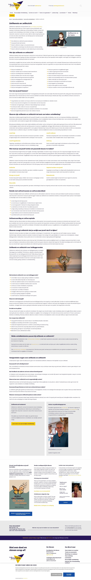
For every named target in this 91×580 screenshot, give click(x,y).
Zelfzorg (48, 140)
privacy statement (25, 578)
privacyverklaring (70, 527)
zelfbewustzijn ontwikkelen (34, 339)
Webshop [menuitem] (74, 12)
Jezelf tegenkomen (14, 140)
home (10, 19)
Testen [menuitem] (69, 12)
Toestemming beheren (56, 574)
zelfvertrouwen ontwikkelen (19, 349)
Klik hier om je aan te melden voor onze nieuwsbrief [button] (45, 527)
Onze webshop (69, 555)
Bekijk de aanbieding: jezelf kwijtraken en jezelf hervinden (20, 514)
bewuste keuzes (35, 344)
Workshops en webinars (71, 554)
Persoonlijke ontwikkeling (71, 559)
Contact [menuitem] (12, 15)
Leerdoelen (68, 557)
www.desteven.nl (73, 409)
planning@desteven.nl (59, 5)
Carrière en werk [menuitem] (33, 12)
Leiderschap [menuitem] (55, 12)
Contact (66, 502)
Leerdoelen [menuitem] (63, 12)
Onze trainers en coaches (71, 550)
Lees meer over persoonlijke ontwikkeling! (23, 423)
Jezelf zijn (12, 133)
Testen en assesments (71, 552)
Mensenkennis (50, 175)
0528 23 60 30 (38, 5)
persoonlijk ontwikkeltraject (29, 19)
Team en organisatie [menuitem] (44, 12)
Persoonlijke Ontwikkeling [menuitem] (20, 12)
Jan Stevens (64, 407)
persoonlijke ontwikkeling (18, 19)
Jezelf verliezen (51, 133)
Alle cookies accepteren (68, 575)
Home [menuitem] (11, 12)
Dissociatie (12, 183)
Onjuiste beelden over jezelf (54, 167)
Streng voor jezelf (14, 175)
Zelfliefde (12, 167)
